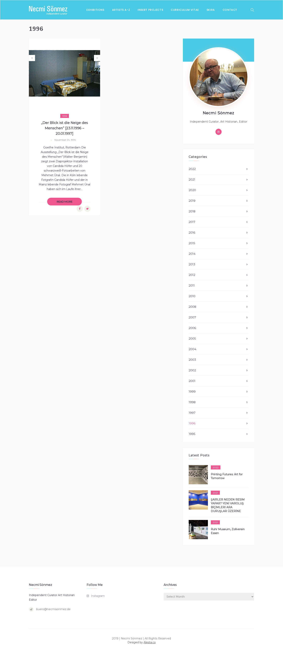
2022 (192, 168)
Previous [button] (32, 58)
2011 (192, 285)
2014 (192, 253)
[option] (64, 73)
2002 (192, 370)
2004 (192, 349)
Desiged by (141, 642)
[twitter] (87, 209)
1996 (64, 115)
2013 (192, 264)
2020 (192, 190)
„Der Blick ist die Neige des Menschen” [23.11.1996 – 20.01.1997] (64, 128)
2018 (192, 211)
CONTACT (230, 10)
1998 (192, 402)
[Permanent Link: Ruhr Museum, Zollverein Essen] (198, 529)
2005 (192, 338)
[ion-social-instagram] (218, 132)
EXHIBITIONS (95, 10)
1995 (192, 433)
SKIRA (211, 10)
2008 (192, 306)
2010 (192, 296)
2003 (192, 359)
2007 (192, 317)
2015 (192, 243)
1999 (192, 391)
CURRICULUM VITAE (185, 10)
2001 (192, 380)
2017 (192, 221)
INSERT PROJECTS (150, 10)
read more (64, 201)
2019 (192, 200)
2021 (192, 179)
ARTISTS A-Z (121, 10)
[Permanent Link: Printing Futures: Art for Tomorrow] (198, 474)
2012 (192, 274)
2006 (192, 327)
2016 (192, 232)
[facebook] (79, 209)
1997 (192, 412)
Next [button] (97, 58)
